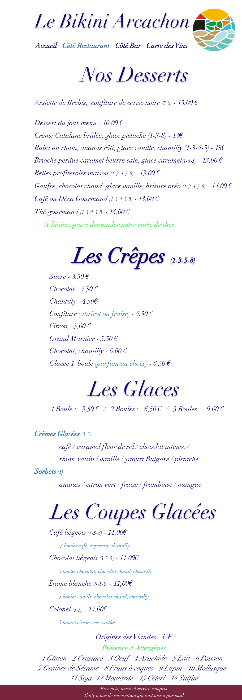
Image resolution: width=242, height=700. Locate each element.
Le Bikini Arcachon (112, 21)
